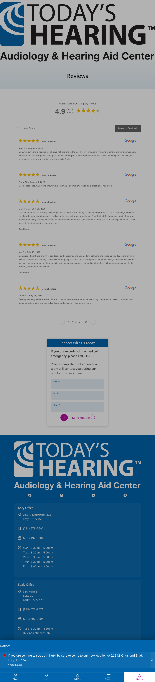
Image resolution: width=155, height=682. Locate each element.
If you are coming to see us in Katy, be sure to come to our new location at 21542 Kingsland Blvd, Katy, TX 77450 (75, 660)
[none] (15, 677)
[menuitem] (15, 677)
